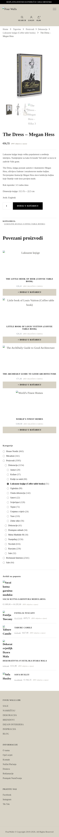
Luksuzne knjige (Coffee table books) (24, 224)
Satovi (13, 497)
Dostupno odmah (15, 530)
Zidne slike (15, 521)
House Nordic (12, 451)
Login (31, 20)
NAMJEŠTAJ (9, 710)
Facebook (7, 795)
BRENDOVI (8, 720)
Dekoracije (13, 525)
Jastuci (13, 470)
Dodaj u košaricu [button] (30, 292)
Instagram (7, 799)
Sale (10, 553)
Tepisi (13, 507)
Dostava (6, 769)
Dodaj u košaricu (28, 206)
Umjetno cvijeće (17, 511)
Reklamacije (8, 773)
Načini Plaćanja (9, 764)
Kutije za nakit (16, 479)
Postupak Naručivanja (12, 778)
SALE (5, 706)
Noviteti (11, 544)
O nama (6, 750)
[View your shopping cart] (39, 18)
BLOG (6, 734)
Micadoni (10, 456)
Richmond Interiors (14, 558)
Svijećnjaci (15, 502)
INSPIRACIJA (9, 729)
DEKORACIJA (10, 715)
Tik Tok (6, 804)
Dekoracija (13, 465)
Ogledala (14, 488)
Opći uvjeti (7, 755)
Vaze (12, 516)
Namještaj (12, 539)
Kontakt (6, 759)
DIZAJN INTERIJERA (13, 724)
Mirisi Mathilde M (16, 535)
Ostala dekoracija (17, 493)
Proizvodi (10, 460)
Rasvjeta (12, 548)
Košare (13, 474)
